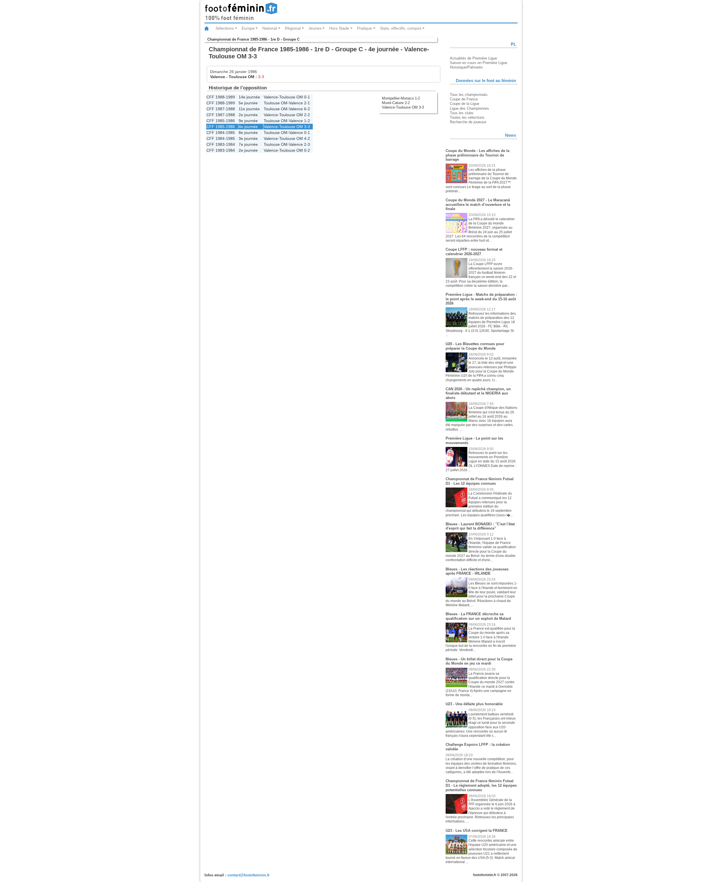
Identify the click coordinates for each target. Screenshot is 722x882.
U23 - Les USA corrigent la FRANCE (477, 830)
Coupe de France (464, 99)
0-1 (307, 97)
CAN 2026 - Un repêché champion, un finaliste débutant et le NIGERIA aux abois (478, 393)
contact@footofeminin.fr (248, 875)
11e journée (249, 109)
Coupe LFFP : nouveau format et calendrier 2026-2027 (474, 251)
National (269, 28)
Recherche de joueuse (468, 122)
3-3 (307, 126)
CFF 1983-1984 (220, 144)
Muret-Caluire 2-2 (396, 103)
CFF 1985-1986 (220, 120)
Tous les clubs (462, 113)
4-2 (307, 138)
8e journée (248, 132)
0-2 (307, 150)
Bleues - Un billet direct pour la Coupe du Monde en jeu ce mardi (479, 661)
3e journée (248, 138)
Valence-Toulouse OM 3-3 (403, 107)
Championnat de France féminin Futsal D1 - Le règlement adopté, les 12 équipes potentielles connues (481, 785)
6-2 (307, 109)
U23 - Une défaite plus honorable (474, 704)
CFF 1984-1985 (220, 132)
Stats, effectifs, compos (400, 28)
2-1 (307, 103)
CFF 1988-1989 (220, 97)
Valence (217, 76)
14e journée (249, 97)
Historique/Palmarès (466, 67)
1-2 (307, 120)
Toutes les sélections (467, 117)
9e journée (248, 120)
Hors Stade (339, 28)
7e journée (248, 144)
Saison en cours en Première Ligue (478, 63)
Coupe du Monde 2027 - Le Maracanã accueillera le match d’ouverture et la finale (478, 204)
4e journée (248, 126)
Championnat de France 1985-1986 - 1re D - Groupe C (253, 39)
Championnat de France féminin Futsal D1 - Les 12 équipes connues (480, 481)
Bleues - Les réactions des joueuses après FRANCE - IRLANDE (477, 571)
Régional (293, 28)
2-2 (307, 115)
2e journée (248, 115)
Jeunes (315, 28)
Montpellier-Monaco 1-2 (401, 98)
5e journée (248, 103)
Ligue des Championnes (469, 108)
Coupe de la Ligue (464, 104)
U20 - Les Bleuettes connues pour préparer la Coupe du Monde (475, 346)
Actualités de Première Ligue (473, 58)
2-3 (307, 144)
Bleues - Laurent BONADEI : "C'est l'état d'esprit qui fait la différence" (480, 526)
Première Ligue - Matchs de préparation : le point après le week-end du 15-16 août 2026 (481, 298)
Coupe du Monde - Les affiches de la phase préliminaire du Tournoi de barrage (477, 155)
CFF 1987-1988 (220, 109)
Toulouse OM (241, 76)
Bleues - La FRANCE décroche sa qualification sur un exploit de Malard (478, 616)
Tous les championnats (469, 94)
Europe (248, 28)
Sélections (224, 28)
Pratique (364, 28)
